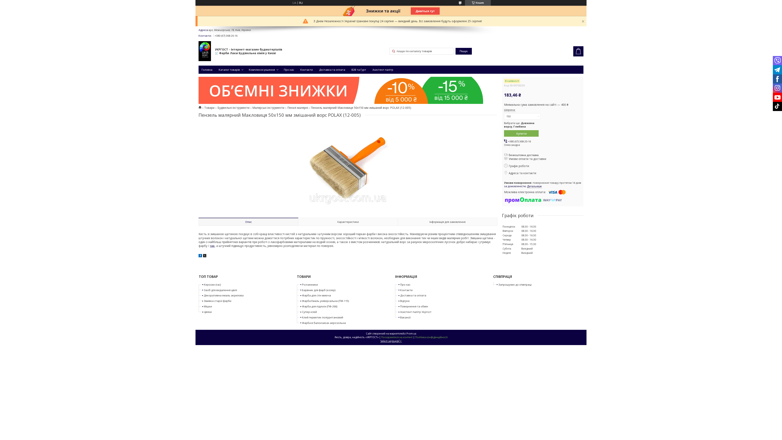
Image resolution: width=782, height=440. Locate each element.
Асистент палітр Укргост (416, 312)
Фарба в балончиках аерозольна (324, 323)
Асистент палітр (382, 70)
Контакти (306, 70)
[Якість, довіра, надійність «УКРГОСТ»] (205, 51)
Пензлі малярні (297, 108)
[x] (204, 256)
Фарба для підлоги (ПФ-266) (319, 306)
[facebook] (200, 256)
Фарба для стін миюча (316, 295)
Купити (521, 133)
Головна (207, 70)
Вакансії (405, 317)
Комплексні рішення (262, 70)
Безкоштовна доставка (524, 155)
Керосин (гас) (212, 284)
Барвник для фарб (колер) (318, 290)
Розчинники (310, 284)
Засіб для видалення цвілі (220, 290)
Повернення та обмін (414, 306)
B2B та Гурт (358, 70)
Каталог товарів (229, 70)
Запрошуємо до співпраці (515, 284)
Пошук (464, 51)
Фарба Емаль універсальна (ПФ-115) (325, 301)
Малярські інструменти (268, 108)
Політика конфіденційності (431, 337)
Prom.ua (411, 333)
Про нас (289, 70)
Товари (209, 108)
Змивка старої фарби (217, 301)
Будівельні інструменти (233, 108)
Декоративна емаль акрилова (224, 295)
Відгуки (405, 301)
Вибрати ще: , (519, 124)
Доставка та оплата (332, 70)
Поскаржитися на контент (397, 337)
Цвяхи (208, 312)
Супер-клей (309, 312)
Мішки (208, 306)
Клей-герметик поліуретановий (322, 317)
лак (212, 246)
